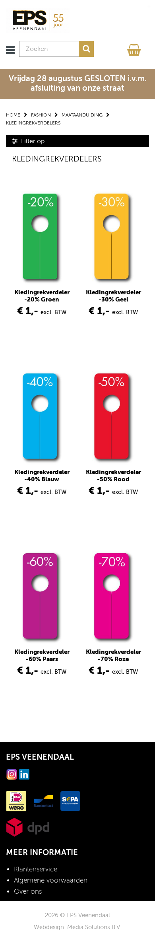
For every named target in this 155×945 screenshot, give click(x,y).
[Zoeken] (86, 49)
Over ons (28, 891)
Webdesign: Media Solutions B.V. (77, 927)
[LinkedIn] (24, 774)
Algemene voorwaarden (50, 880)
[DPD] (27, 826)
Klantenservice (35, 869)
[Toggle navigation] (10, 50)
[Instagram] (12, 774)
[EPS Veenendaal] (38, 20)
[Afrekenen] (135, 48)
